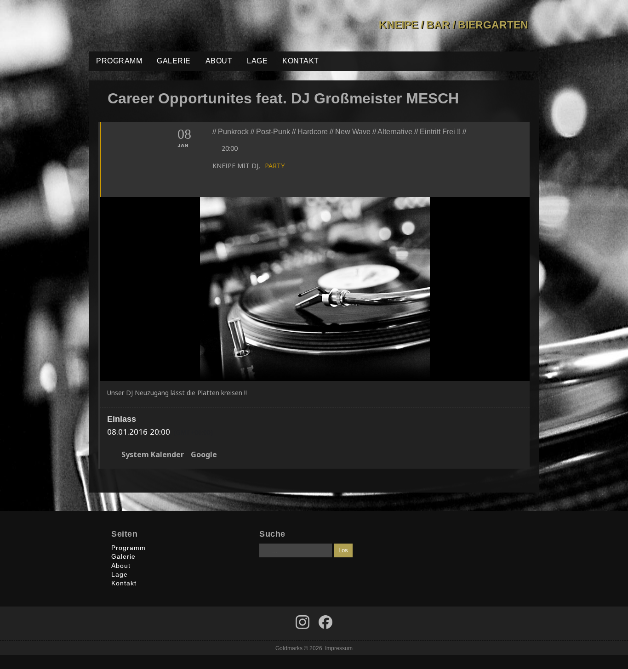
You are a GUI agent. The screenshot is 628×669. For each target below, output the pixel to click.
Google (204, 454)
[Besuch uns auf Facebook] (302, 622)
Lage (257, 61)
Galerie (174, 61)
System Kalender (152, 454)
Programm (119, 61)
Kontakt (300, 61)
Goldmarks (155, 25)
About (219, 61)
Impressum (339, 648)
